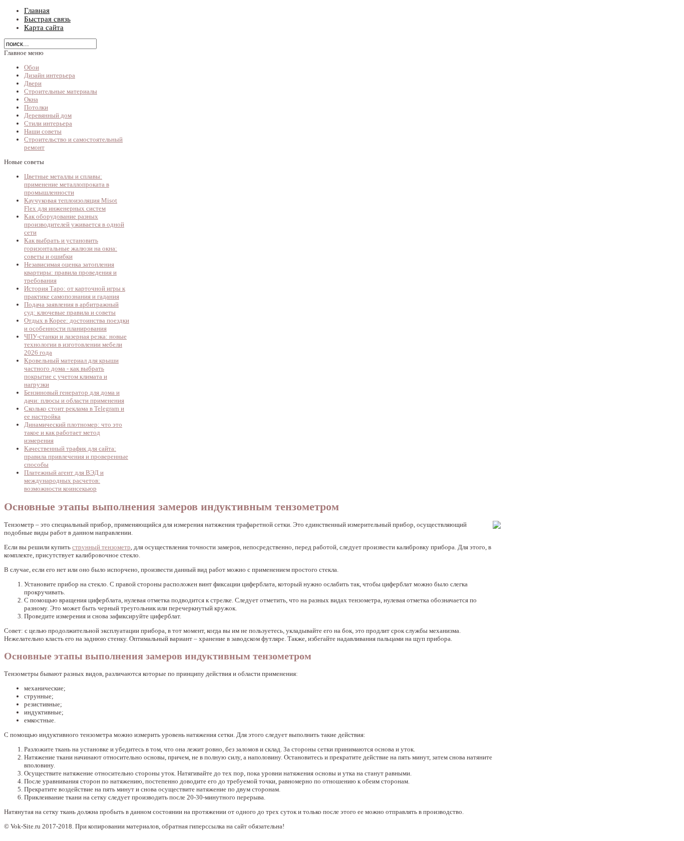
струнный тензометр (101, 547)
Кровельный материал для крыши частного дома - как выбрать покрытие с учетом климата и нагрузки (71, 372)
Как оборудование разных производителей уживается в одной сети (74, 224)
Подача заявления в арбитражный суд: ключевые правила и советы (71, 308)
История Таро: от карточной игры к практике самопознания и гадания (74, 292)
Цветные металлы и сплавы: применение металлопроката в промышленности (66, 184)
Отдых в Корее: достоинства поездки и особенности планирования (76, 324)
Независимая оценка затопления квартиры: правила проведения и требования (70, 272)
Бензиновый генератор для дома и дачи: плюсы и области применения (74, 396)
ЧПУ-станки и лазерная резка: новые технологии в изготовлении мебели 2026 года (75, 344)
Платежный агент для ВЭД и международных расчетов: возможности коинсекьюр (64, 480)
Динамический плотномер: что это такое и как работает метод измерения (73, 432)
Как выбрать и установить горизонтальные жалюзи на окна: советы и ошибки (70, 248)
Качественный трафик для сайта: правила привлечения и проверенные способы (76, 456)
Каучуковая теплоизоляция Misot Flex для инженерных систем (70, 204)
